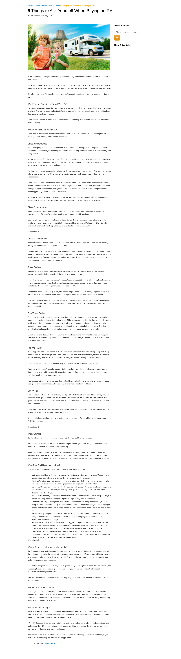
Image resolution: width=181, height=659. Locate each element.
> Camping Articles (53, 6)
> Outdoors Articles (39, 6)
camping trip (49, 643)
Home (30, 6)
